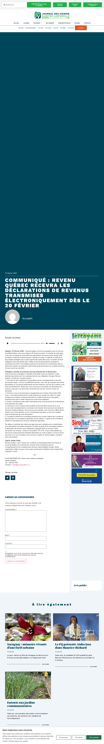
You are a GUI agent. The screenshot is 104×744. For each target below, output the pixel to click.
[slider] (25, 343)
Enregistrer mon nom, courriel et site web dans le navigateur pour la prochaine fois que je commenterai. (24, 555)
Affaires (63, 28)
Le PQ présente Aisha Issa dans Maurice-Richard (73, 646)
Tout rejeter (78, 737)
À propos (87, 23)
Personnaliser (63, 737)
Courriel (8, 543)
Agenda (77, 23)
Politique (71, 28)
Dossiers (37, 23)
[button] (7, 477)
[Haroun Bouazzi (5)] (87, 451)
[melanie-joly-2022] (87, 399)
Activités (48, 28)
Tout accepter (94, 737)
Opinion (20, 28)
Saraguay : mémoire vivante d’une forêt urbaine (26, 646)
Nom (7, 535)
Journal (26, 23)
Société (55, 28)
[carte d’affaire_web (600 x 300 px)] (87, 380)
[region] (52, 735)
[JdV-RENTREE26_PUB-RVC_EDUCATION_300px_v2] (87, 362)
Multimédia (50, 23)
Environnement (30, 28)
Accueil (16, 23)
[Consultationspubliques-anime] (87, 483)
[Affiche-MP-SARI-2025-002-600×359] (87, 418)
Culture (40, 28)
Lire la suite (45, 664)
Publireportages (64, 23)
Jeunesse (81, 28)
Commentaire (11, 509)
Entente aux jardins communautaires (21, 704)
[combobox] (14, 4)
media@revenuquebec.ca (21, 465)
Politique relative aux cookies (18, 741)
